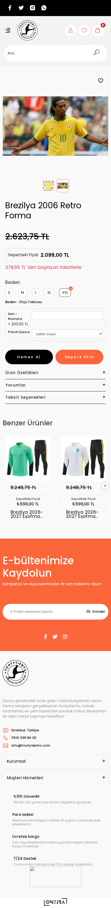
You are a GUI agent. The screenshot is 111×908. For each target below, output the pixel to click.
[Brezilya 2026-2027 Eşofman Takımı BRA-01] (27, 458)
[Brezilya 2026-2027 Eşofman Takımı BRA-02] (83, 458)
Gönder (98, 611)
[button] (11, 126)
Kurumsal (16, 761)
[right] (105, 486)
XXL (65, 292)
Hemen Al (29, 357)
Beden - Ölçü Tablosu (23, 301)
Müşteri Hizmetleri (25, 778)
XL (49, 292)
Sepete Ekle (79, 357)
